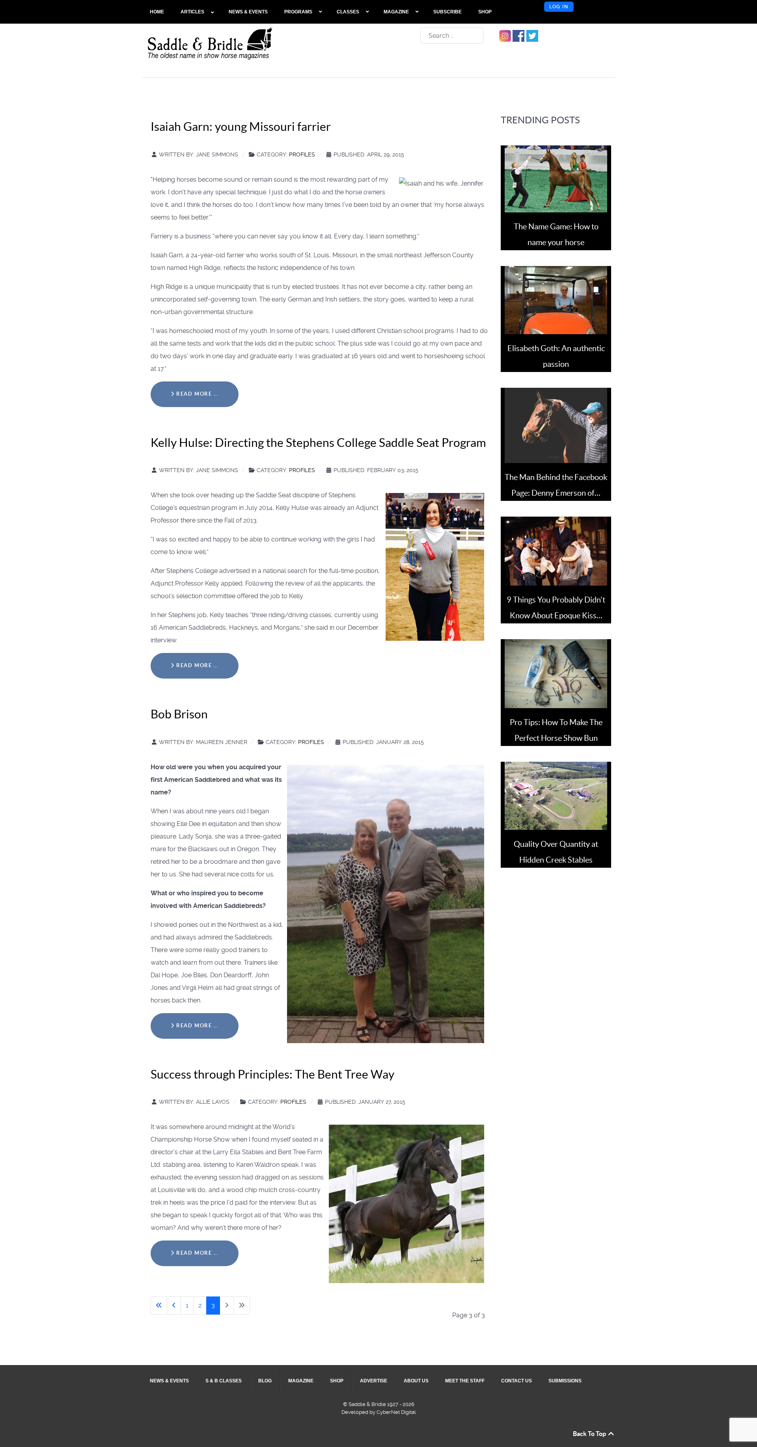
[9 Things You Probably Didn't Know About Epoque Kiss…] (556, 550)
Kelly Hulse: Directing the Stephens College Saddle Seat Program (318, 442)
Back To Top (590, 1433)
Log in (559, 6)
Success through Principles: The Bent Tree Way (272, 1074)
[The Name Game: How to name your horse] (556, 178)
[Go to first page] (159, 1305)
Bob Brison (179, 714)
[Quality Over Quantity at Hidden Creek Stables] (556, 795)
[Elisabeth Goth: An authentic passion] (556, 299)
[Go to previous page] (174, 1305)
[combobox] (451, 36)
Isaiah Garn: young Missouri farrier (241, 126)
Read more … (196, 394)
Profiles (302, 154)
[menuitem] (157, 12)
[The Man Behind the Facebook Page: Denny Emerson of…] (556, 425)
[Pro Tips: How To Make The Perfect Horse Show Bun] (556, 673)
